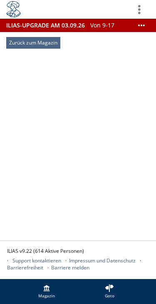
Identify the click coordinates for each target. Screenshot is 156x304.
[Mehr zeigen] (141, 25)
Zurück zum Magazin (33, 42)
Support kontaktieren (36, 260)
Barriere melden (70, 267)
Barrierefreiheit (25, 267)
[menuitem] (46, 291)
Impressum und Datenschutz (102, 260)
